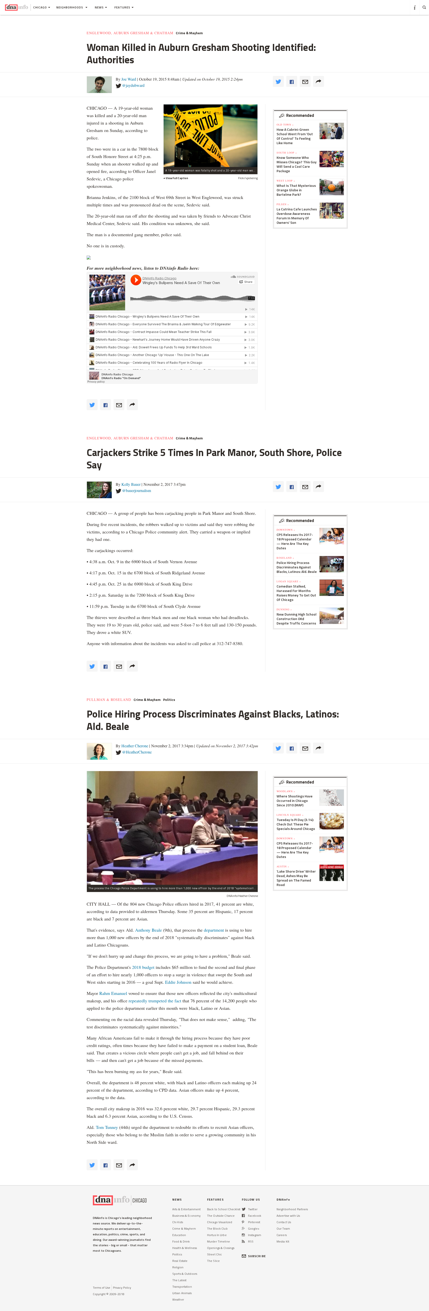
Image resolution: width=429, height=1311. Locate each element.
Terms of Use (101, 1287)
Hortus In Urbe (217, 1235)
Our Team (283, 1228)
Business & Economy (186, 1215)
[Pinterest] (243, 1222)
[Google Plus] (243, 1228)
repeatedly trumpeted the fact (155, 1001)
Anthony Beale (149, 930)
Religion (177, 1267)
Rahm (105, 993)
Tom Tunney (107, 1127)
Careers (282, 1235)
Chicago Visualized (219, 1222)
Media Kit (283, 1241)
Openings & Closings (220, 1247)
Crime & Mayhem (189, 33)
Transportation (182, 1286)
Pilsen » (283, 204)
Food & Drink (181, 1241)
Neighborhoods (70, 7)
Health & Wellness (184, 1247)
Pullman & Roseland (109, 700)
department (214, 930)
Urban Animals (182, 1293)
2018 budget (143, 967)
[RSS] (243, 1241)
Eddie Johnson (178, 982)
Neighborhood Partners (292, 1209)
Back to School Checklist (223, 1209)
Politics (169, 700)
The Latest (179, 1280)
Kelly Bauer (131, 484)
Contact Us (284, 1222)
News (99, 7)
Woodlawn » (286, 791)
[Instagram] (243, 1235)
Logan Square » (289, 581)
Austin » (283, 866)
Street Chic (214, 1254)
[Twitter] (244, 1209)
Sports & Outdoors (184, 1273)
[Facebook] (243, 1215)
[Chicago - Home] (16, 7)
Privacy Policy (122, 1287)
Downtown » (286, 529)
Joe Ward (128, 79)
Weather (178, 1299)
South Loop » (287, 152)
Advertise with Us (288, 1215)
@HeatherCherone (137, 751)
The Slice (213, 1260)
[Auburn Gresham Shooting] (210, 135)
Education (179, 1235)
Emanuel (119, 993)
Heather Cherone (134, 745)
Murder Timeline (218, 1241)
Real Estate (179, 1260)
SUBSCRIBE (257, 1256)
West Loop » (286, 180)
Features (122, 7)
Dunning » (284, 609)
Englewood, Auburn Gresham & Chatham (130, 33)
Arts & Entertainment (186, 1209)
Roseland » (285, 557)
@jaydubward (133, 85)
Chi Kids (177, 1222)
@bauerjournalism (136, 490)
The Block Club (217, 1228)
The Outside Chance (221, 1215)
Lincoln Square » (290, 815)
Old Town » (285, 124)
